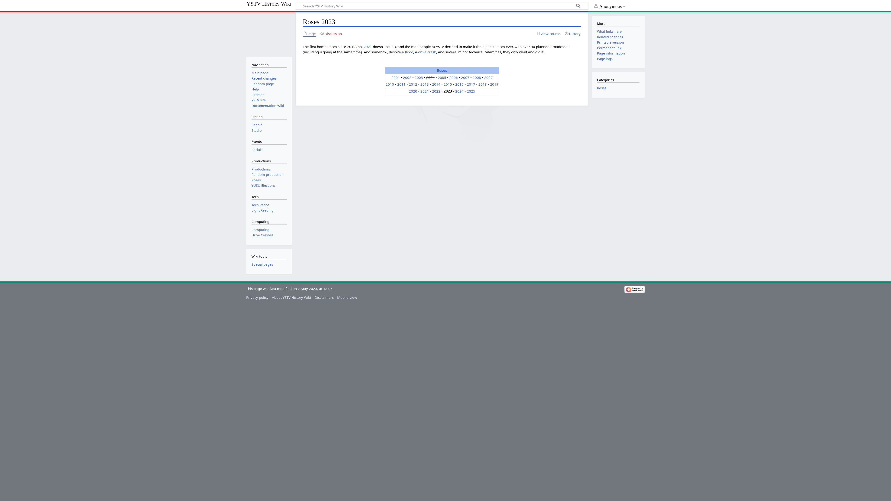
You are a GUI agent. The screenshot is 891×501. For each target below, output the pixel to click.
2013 (424, 84)
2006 (453, 77)
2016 (459, 84)
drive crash (427, 52)
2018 (482, 84)
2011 (401, 84)
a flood (407, 52)
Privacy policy (257, 297)
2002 (407, 77)
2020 (413, 91)
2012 (413, 84)
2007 (465, 77)
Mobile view (347, 297)
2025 (471, 91)
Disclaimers (324, 297)
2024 (459, 91)
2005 (442, 77)
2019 (494, 84)
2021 (368, 46)
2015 (448, 84)
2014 (436, 84)
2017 (471, 84)
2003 (419, 77)
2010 (390, 84)
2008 (477, 77)
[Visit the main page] (269, 34)
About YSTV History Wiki (291, 297)
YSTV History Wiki (269, 4)
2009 (488, 77)
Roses (442, 70)
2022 (436, 91)
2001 (395, 77)
